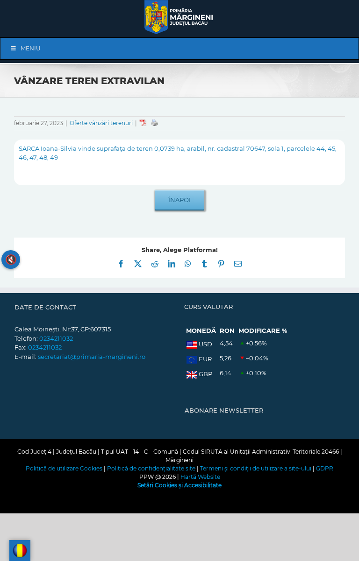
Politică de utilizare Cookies (64, 468)
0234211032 (56, 338)
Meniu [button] (31, 48)
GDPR (324, 468)
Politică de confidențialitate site (151, 468)
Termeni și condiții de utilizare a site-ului (255, 468)
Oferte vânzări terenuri (101, 122)
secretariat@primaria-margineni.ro (91, 356)
